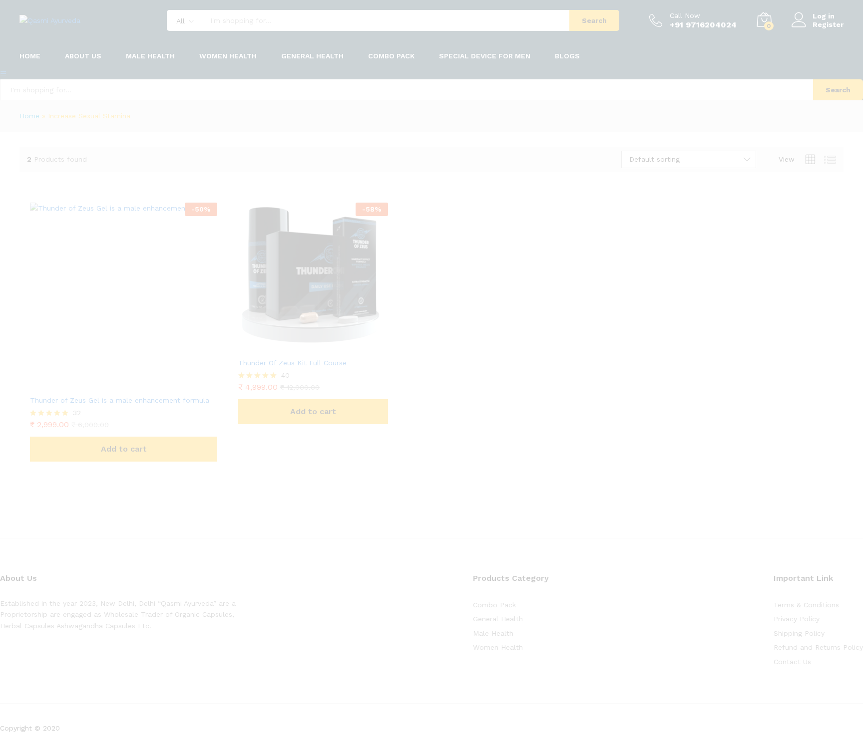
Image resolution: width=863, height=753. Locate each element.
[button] (123, 449)
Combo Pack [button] (391, 55)
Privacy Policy (797, 619)
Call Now (685, 15)
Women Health (228, 55)
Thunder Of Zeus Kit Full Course (292, 363)
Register (828, 24)
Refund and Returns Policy (818, 647)
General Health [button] (312, 55)
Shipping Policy (799, 633)
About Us (83, 55)
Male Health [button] (150, 55)
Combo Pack (494, 605)
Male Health (493, 633)
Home (29, 55)
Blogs (567, 55)
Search (594, 20)
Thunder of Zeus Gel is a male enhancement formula (119, 400)
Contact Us (792, 662)
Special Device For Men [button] (484, 55)
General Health (498, 619)
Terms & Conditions (806, 605)
